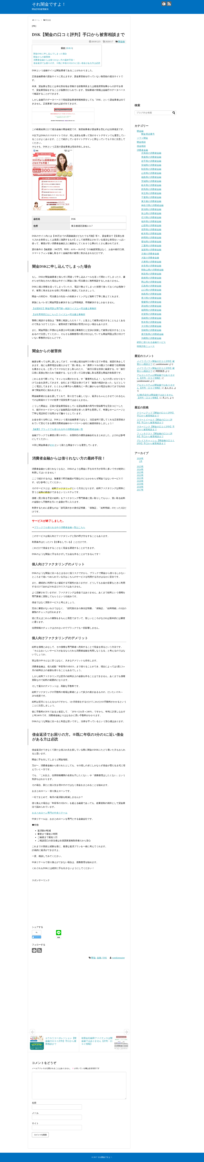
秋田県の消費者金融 (151, 169)
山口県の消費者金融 (151, 290)
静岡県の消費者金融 (151, 237)
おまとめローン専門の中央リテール (49, 813)
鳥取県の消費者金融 (151, 274)
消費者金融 (142, 150)
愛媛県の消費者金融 (151, 302)
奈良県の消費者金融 (151, 266)
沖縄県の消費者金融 (151, 338)
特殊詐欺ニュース (146, 346)
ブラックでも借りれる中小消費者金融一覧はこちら (59, 527)
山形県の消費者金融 (151, 173)
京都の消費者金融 (150, 254)
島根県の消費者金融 (151, 278)
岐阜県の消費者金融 (151, 233)
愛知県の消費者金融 (151, 241)
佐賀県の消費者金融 (151, 314)
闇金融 (121, 41)
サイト (35, 1123)
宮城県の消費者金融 (151, 165)
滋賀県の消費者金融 (151, 249)
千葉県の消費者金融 (151, 197)
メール (35, 1113)
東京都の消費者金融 (151, 201)
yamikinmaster (118, 958)
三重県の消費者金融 (151, 245)
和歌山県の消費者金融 (152, 270)
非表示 (69, 48)
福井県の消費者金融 (151, 221)
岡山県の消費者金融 (151, 282)
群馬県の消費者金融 (151, 189)
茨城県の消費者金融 (151, 181)
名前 (34, 1103)
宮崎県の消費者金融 (151, 330)
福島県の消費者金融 (151, 177)
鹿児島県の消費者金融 (152, 334)
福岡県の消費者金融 (151, 310)
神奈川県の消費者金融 (152, 205)
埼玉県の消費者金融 (151, 193)
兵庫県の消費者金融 (151, 262)
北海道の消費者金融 (151, 153)
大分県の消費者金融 (151, 326)
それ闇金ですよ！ (49, 4)
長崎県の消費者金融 (151, 318)
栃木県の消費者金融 (151, 185)
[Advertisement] (55, 901)
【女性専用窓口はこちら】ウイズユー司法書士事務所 (58, 314)
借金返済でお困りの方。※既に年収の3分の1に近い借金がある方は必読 (66, 63)
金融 (99, 958)
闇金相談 (141, 142)
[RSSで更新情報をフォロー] (169, 3)
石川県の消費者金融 (151, 217)
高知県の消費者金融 (151, 306)
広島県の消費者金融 (151, 286)
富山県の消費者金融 (151, 213)
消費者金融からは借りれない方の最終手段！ (54, 60)
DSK (104, 958)
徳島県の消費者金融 (151, 294)
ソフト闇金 (142, 138)
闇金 (93, 958)
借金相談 (141, 146)
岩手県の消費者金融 (151, 161)
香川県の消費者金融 (151, 298)
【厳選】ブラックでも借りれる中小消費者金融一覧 (57, 429)
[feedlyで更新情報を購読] (164, 3)
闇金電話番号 (148, 134)
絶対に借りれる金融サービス (151, 342)
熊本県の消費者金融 (151, 322)
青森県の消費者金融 (151, 157)
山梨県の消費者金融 (151, 225)
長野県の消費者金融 (151, 229)
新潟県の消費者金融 (151, 209)
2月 (140, 461)
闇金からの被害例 (41, 57)
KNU (52, 445)
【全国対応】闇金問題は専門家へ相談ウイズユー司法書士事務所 (64, 308)
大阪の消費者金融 (150, 258)
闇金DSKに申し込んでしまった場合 (50, 53)
